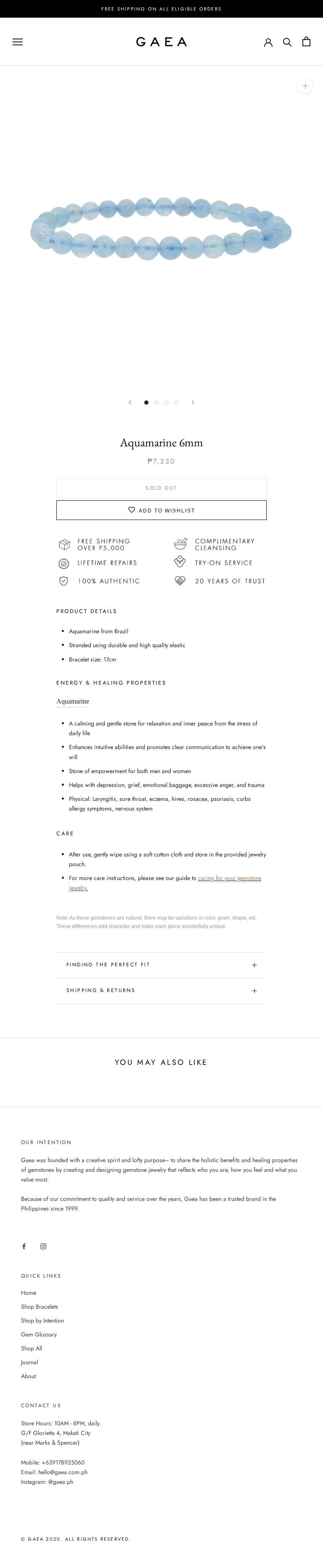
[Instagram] (43, 1246)
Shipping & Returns (100, 990)
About (28, 1376)
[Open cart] (306, 41)
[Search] (287, 41)
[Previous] (130, 402)
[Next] (193, 402)
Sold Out (161, 488)
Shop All (31, 1348)
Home (28, 1292)
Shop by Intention (42, 1320)
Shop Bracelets (39, 1306)
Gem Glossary (39, 1334)
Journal (29, 1362)
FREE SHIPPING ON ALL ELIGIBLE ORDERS (161, 8)
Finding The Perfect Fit (108, 964)
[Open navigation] (18, 41)
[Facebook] (24, 1246)
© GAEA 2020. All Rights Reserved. (76, 1539)
